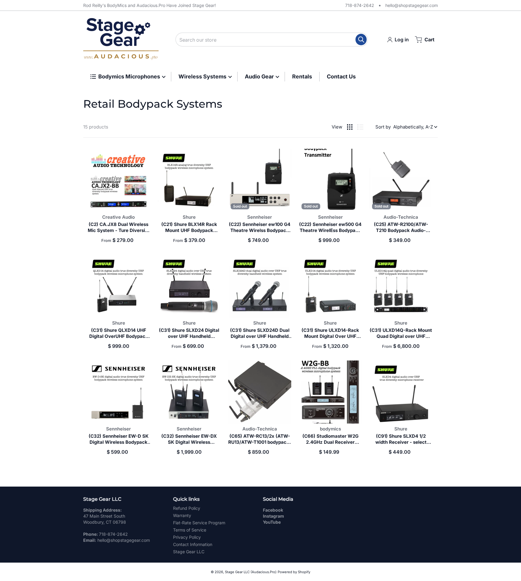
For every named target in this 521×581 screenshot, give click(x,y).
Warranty (182, 515)
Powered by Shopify (294, 572)
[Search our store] (361, 39)
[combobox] (271, 39)
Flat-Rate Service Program (199, 522)
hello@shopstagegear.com (411, 5)
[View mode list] (360, 127)
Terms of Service (189, 529)
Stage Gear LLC (188, 551)
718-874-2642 (359, 5)
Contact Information (192, 544)
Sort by (383, 127)
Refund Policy (186, 508)
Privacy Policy (187, 537)
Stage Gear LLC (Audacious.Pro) (250, 572)
